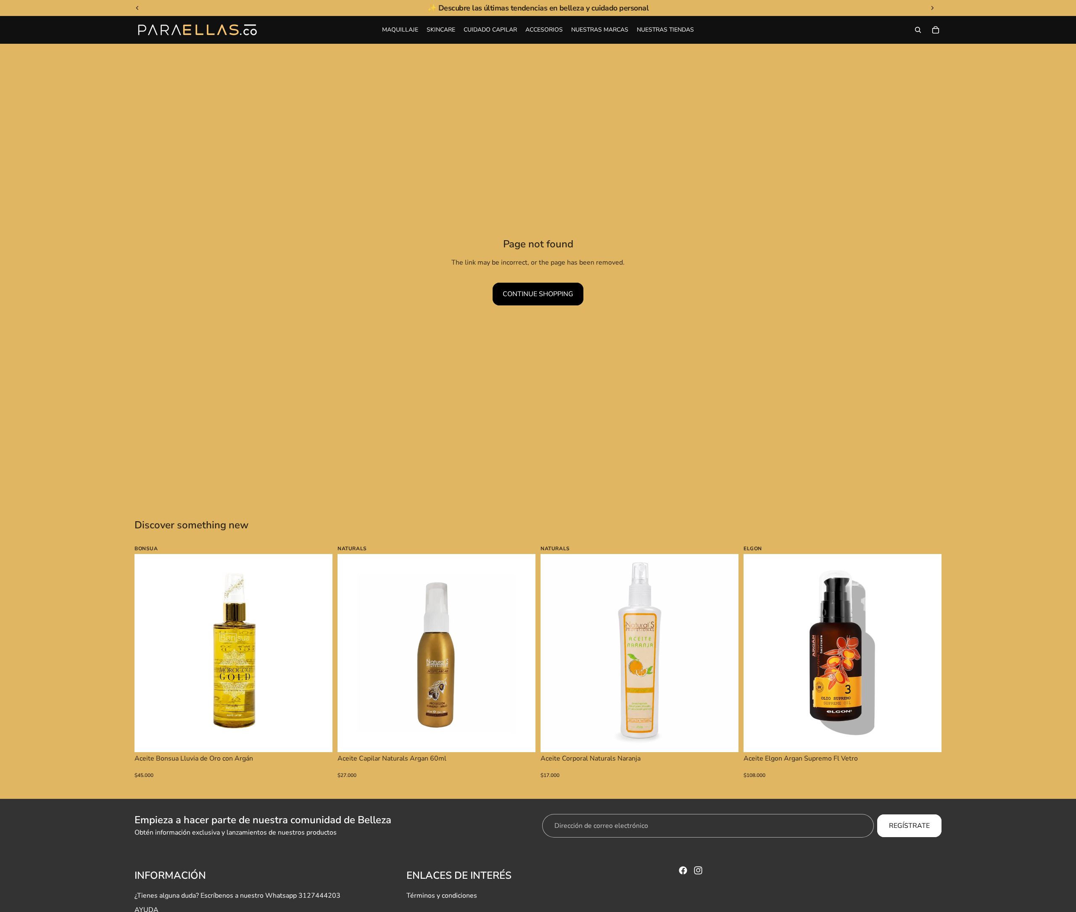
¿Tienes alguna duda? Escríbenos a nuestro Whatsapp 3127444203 (237, 895)
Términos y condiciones (441, 895)
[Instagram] (698, 870)
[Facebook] (683, 870)
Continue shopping (538, 294)
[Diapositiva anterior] (147, 653)
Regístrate (909, 825)
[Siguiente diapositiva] (319, 653)
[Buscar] (918, 30)
